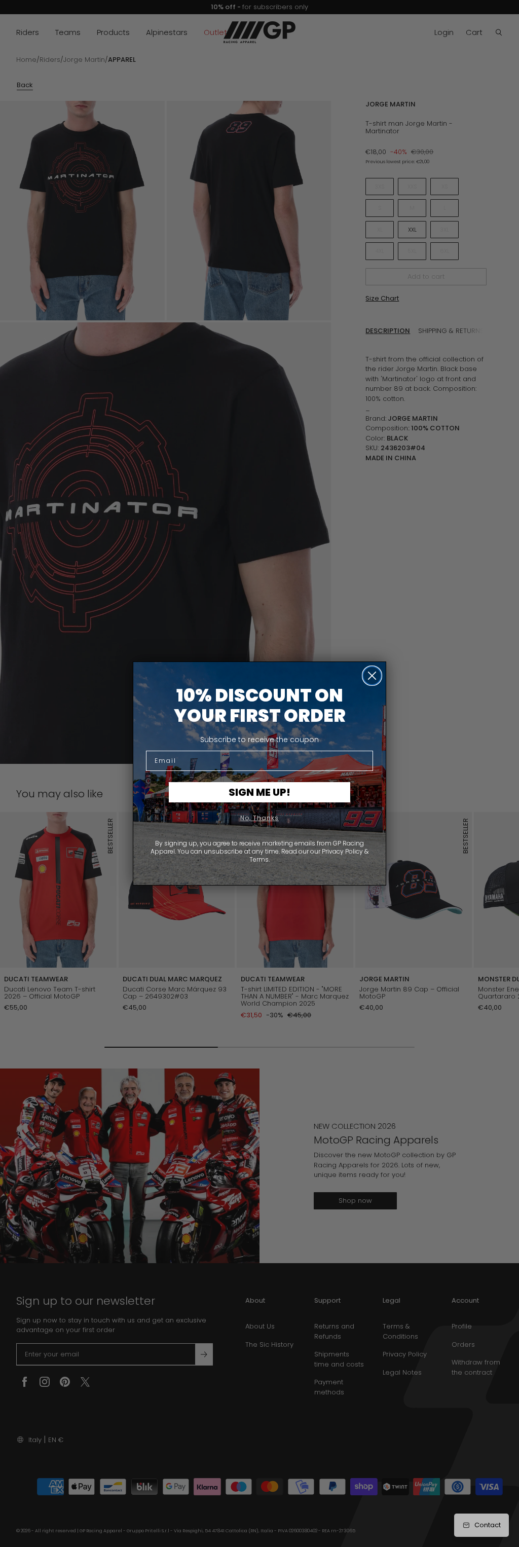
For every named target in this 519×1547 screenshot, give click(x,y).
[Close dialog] (372, 676)
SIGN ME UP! (259, 792)
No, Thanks (259, 818)
